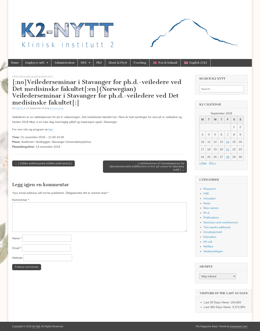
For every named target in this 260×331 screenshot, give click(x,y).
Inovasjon (209, 198)
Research (209, 188)
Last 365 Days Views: (218, 307)
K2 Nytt (36, 326)
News (15, 76)
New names (211, 208)
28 (227, 156)
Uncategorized (212, 232)
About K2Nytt (117, 62)
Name (17, 238)
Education (209, 236)
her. (51, 129)
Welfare (208, 246)
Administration (64, 62)
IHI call (207, 241)
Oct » (212, 163)
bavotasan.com (238, 326)
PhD (99, 62)
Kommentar (20, 199)
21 (227, 149)
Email (16, 248)
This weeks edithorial (216, 227)
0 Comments (57, 108)
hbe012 (19, 108)
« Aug (203, 163)
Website (17, 257)
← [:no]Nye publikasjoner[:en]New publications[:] (43, 163)
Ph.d (206, 212)
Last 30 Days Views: (217, 302)
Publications (211, 217)
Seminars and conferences (36, 76)
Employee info (35, 62)
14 (227, 141)
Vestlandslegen (213, 251)
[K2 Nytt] (130, 26)
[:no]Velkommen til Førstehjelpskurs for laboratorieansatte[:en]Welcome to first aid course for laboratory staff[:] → (146, 166)
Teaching (139, 62)
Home (15, 62)
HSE (84, 62)
